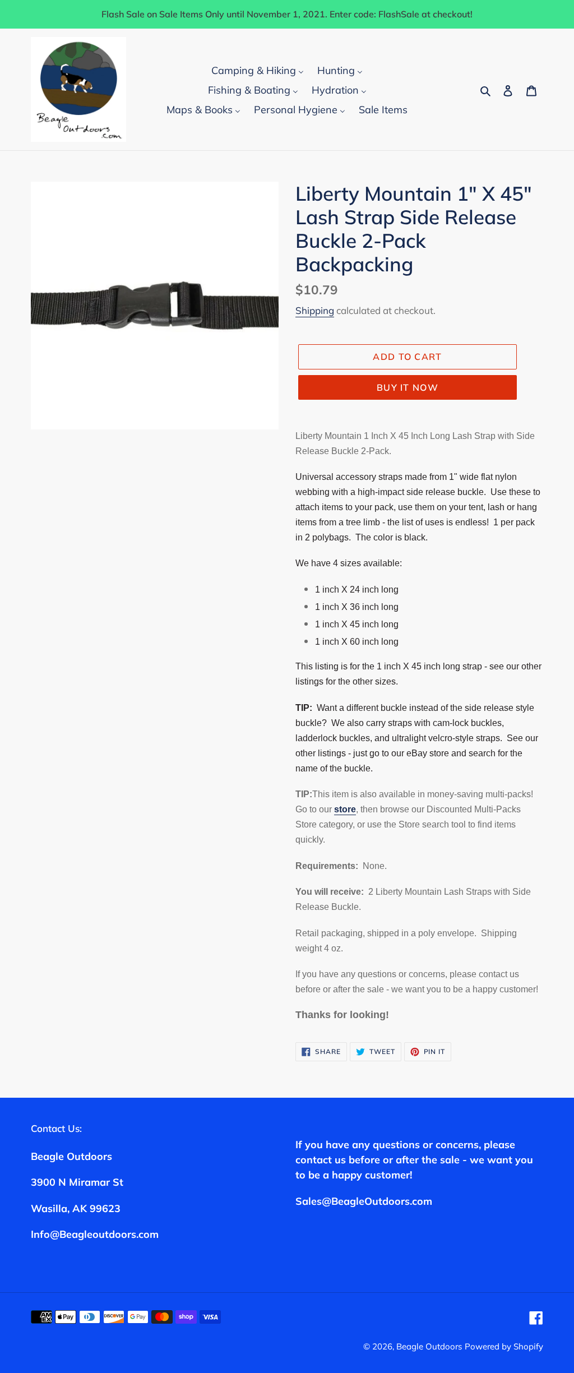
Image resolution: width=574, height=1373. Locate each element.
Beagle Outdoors (429, 1346)
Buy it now (407, 387)
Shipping (314, 310)
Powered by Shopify (504, 1346)
